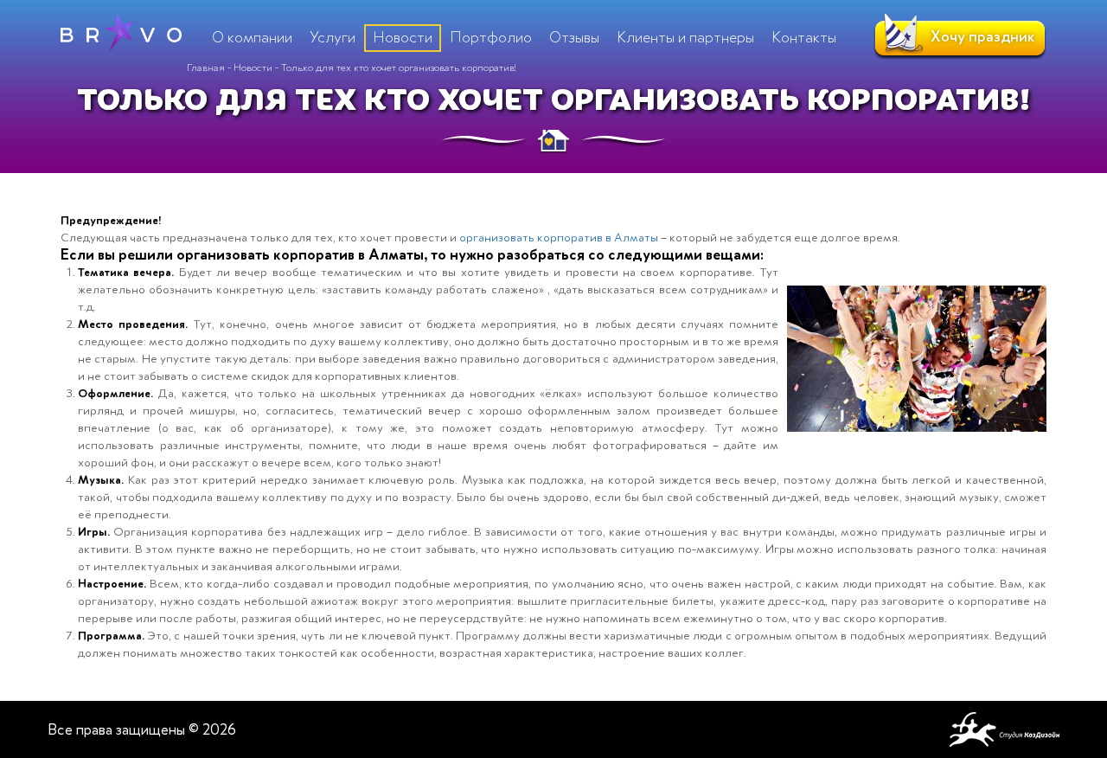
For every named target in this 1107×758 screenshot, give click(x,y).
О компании (252, 37)
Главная (206, 67)
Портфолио (491, 37)
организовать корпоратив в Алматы (558, 237)
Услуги (332, 37)
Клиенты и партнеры (685, 37)
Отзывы (574, 37)
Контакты (803, 37)
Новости (253, 67)
